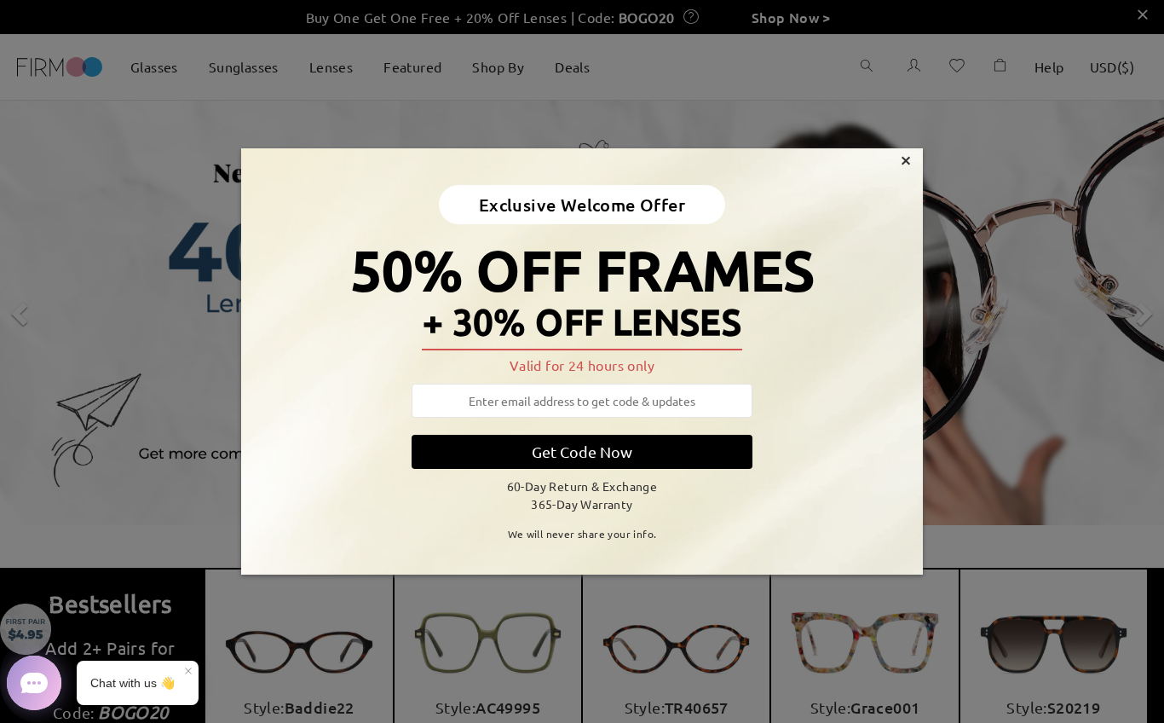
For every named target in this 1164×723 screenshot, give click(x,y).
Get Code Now (582, 451)
